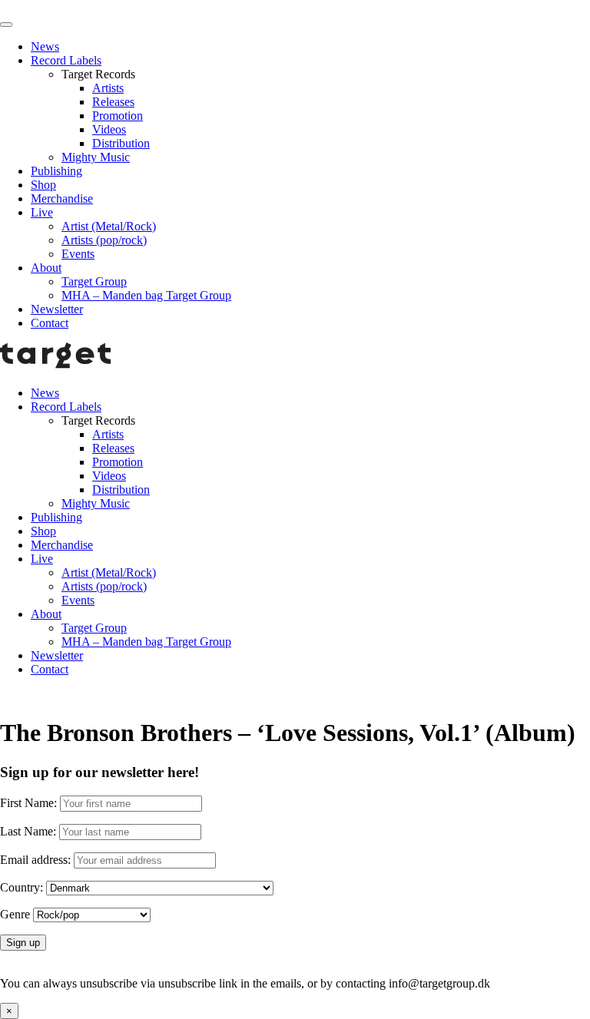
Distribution (121, 143)
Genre (15, 914)
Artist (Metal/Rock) (108, 226)
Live (42, 212)
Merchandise (62, 198)
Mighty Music (95, 157)
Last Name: (28, 831)
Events (77, 253)
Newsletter (57, 309)
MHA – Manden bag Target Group (146, 295)
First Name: (28, 802)
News (45, 46)
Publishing (56, 170)
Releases (113, 101)
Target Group (94, 281)
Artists (108, 87)
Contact (49, 322)
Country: (21, 887)
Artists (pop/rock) (104, 239)
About (46, 267)
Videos (109, 129)
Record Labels (66, 60)
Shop (43, 184)
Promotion (117, 115)
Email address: (37, 859)
